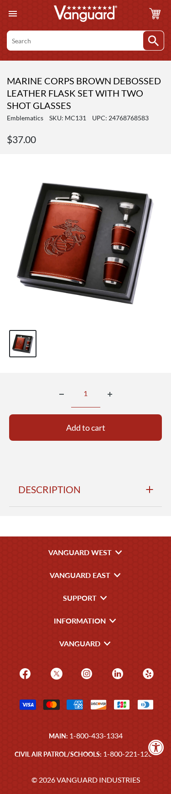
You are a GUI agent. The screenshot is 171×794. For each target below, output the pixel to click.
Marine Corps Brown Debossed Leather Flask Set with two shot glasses (84, 93)
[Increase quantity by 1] (109, 394)
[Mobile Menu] (12, 14)
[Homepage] (86, 13)
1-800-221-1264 (129, 753)
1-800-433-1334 (96, 735)
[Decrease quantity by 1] (61, 394)
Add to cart (85, 428)
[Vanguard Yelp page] (147, 673)
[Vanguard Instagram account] (85, 673)
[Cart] (155, 14)
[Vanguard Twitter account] (55, 673)
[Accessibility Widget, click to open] (156, 747)
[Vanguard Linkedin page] (116, 673)
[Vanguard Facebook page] (24, 673)
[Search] (153, 40)
